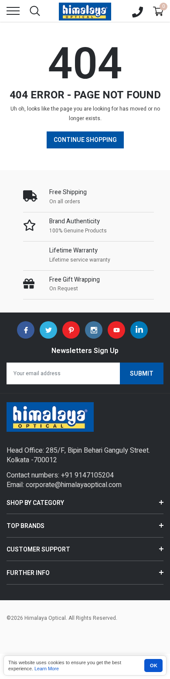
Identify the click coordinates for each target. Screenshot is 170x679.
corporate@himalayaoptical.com (74, 485)
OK (153, 665)
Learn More (46, 668)
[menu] (13, 10)
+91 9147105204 (87, 475)
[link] (25, 330)
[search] (35, 11)
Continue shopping (85, 140)
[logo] (85, 11)
